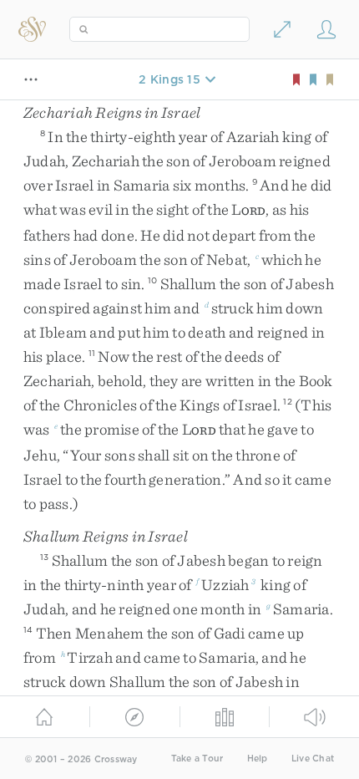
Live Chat (312, 758)
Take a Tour (197, 758)
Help (257, 758)
